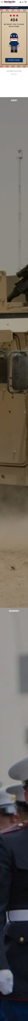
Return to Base (14, 60)
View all (14, 74)
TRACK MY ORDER (14, 7)
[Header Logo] (9, 2)
